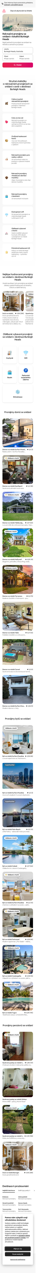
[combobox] (17, 51)
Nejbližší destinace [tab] (8, 1190)
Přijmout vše (18, 1249)
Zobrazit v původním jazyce (13, 5)
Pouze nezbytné (17, 1254)
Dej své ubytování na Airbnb (21, 11)
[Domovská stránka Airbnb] (4, 11)
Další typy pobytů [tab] (24, 1190)
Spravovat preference (17, 1259)
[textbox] (10, 58)
